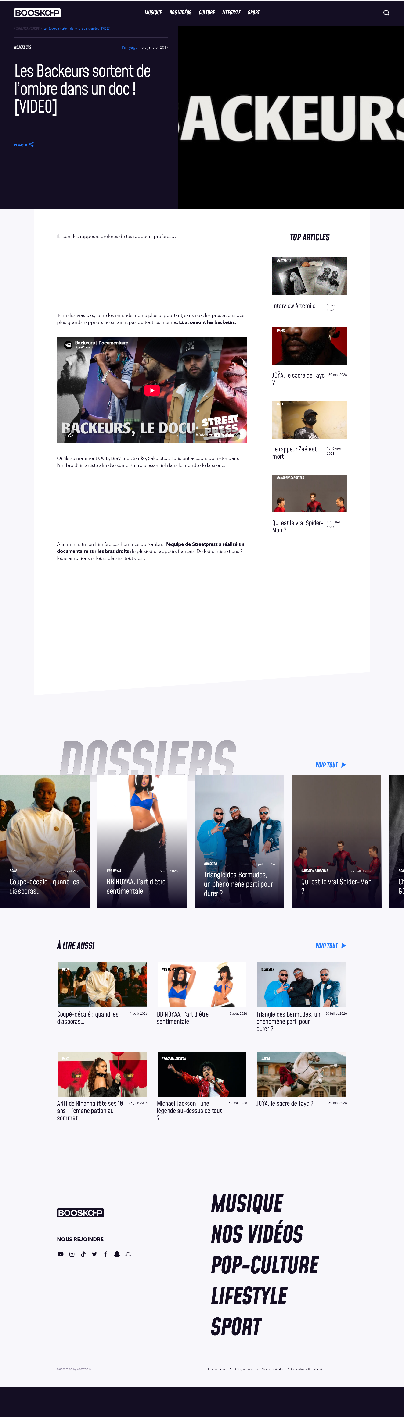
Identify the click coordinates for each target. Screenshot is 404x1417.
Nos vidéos (180, 13)
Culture (207, 13)
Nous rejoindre (80, 1239)
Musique (153, 13)
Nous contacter (216, 1369)
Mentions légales (273, 1369)
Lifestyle (231, 13)
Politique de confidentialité (304, 1369)
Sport (254, 13)
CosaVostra (84, 1369)
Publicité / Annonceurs (244, 1369)
